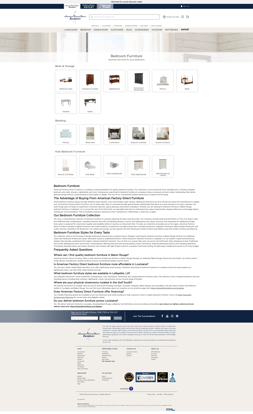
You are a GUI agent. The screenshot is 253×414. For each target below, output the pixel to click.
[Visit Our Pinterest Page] (177, 316)
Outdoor (157, 30)
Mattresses (171, 30)
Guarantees (105, 353)
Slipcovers (117, 30)
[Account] (182, 17)
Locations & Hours (131, 351)
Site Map (159, 394)
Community (154, 357)
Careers (153, 359)
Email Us (129, 353)
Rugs (129, 30)
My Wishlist (105, 380)
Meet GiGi (154, 355)
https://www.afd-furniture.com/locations (167, 288)
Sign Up (118, 318)
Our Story (154, 353)
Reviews (128, 355)
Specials (95, 26)
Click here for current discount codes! (126, 2)
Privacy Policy (151, 394)
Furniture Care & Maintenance (86, 380)
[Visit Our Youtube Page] (167, 316)
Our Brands (80, 367)
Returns (104, 357)
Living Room (70, 30)
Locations (106, 26)
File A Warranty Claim (108, 361)
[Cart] (187, 17)
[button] (171, 17)
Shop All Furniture (82, 368)
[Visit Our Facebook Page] (162, 316)
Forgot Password (107, 378)
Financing (118, 26)
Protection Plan (106, 355)
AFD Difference (155, 351)
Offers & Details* (168, 394)
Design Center (131, 26)
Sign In (104, 376)
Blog (78, 383)
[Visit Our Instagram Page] (172, 316)
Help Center (156, 26)
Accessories (142, 30)
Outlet (185, 29)
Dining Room (101, 30)
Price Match (80, 382)
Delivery (144, 26)
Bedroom (85, 30)
